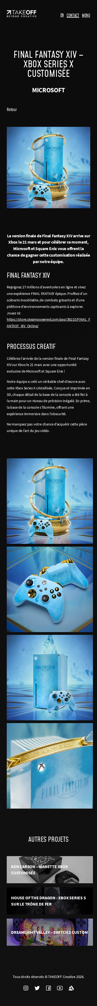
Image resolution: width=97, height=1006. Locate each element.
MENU (86, 15)
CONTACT (73, 15)
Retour (12, 109)
